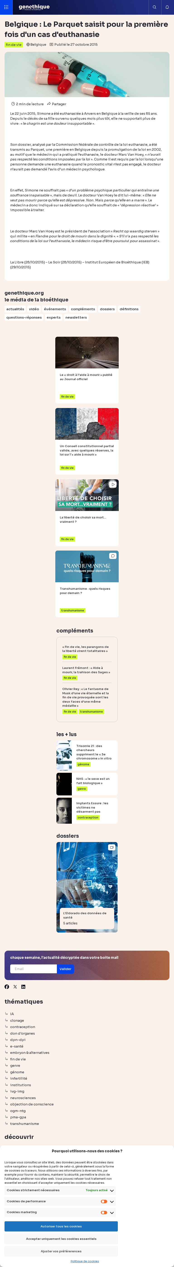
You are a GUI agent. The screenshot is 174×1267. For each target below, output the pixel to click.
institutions (20, 1085)
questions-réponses (24, 317)
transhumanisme (24, 1123)
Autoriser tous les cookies (61, 1226)
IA (12, 1014)
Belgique (38, 44)
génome (17, 1072)
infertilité (18, 1078)
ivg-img (17, 1091)
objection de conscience (32, 1104)
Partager (58, 104)
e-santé (16, 1046)
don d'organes (22, 1033)
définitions (129, 309)
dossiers (107, 309)
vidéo (34, 309)
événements (55, 309)
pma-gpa (18, 1117)
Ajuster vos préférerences (61, 1251)
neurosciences (23, 1098)
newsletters (76, 317)
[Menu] (6, 7)
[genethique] (34, 7)
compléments (83, 309)
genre (15, 1065)
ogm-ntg (18, 1111)
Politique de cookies (85, 1261)
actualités (15, 309)
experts (53, 317)
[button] (65, 969)
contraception (22, 1027)
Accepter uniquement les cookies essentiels (61, 1239)
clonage (17, 1020)
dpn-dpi (18, 1040)
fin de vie (14, 45)
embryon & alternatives (29, 1052)
